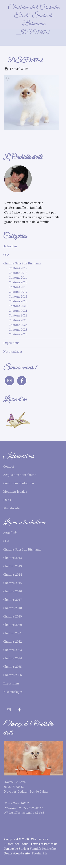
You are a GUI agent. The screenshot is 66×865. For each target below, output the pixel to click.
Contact (8, 466)
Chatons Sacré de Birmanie (22, 263)
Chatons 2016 (18, 287)
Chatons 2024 (18, 325)
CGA (6, 255)
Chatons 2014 (18, 277)
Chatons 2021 (18, 310)
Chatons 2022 (18, 315)
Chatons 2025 (18, 329)
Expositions (11, 343)
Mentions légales (15, 491)
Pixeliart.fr (39, 853)
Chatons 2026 (18, 334)
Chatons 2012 (18, 268)
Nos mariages (12, 351)
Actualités (10, 246)
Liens (7, 500)
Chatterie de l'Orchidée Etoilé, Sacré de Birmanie (33, 15)
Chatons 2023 (18, 320)
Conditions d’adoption (18, 483)
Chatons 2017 (18, 292)
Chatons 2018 (18, 296)
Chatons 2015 (18, 282)
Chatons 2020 (18, 306)
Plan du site (11, 508)
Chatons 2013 (18, 273)
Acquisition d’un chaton (19, 475)
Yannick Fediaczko (43, 848)
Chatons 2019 (18, 301)
